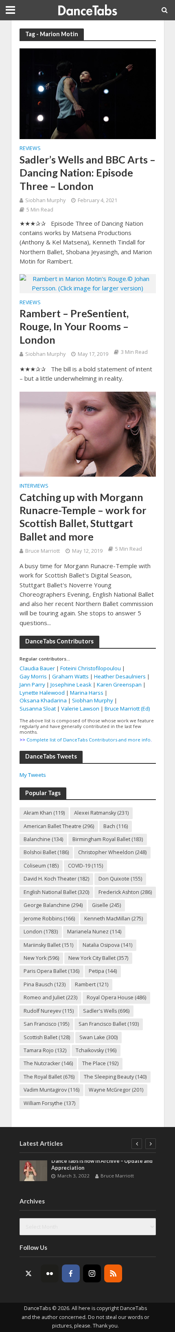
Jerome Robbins (49, 918)
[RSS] (113, 1273)
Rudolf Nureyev (49, 1010)
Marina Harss (86, 692)
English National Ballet (56, 892)
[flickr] (50, 1273)
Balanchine (43, 839)
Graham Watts (70, 676)
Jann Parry (32, 684)
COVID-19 (85, 865)
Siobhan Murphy (45, 200)
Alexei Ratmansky (101, 812)
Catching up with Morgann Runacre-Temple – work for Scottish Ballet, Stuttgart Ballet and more (83, 517)
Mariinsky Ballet (48, 945)
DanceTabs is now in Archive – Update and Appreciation (102, 1164)
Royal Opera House (116, 997)
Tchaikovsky (96, 1050)
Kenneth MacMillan (113, 918)
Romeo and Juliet (50, 997)
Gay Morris (33, 676)
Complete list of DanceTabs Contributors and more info (88, 740)
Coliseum (41, 865)
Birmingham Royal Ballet (107, 839)
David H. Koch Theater (56, 878)
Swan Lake (98, 1037)
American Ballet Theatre (59, 826)
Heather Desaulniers (120, 676)
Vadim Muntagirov (51, 1089)
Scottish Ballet (47, 1037)
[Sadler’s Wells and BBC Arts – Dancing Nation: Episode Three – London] (88, 93)
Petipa (103, 971)
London (41, 931)
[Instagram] (92, 1273)
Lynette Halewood (42, 692)
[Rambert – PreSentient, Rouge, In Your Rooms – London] (88, 283)
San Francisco (46, 1023)
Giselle (106, 905)
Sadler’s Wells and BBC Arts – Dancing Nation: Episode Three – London (87, 172)
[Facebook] (71, 1273)
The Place (100, 1063)
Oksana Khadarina (43, 700)
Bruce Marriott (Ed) (127, 708)
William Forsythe (49, 1103)
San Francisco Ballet (109, 1023)
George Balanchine (53, 905)
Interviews (34, 486)
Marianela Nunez (94, 931)
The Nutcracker (48, 1063)
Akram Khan (44, 812)
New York (41, 958)
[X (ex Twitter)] (28, 1273)
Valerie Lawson (80, 708)
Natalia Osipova (107, 945)
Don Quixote (120, 878)
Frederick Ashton (125, 892)
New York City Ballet (98, 958)
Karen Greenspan (119, 684)
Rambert (91, 984)
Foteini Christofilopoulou (90, 668)
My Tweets (33, 774)
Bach (115, 826)
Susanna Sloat (38, 708)
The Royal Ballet (49, 1076)
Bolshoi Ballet (46, 852)
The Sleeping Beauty (115, 1076)
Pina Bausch (45, 984)
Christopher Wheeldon (112, 852)
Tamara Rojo (45, 1050)
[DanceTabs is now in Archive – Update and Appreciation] (34, 1170)
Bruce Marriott (42, 550)
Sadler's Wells (106, 1010)
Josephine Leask (71, 684)
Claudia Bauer (38, 668)
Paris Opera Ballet (51, 971)
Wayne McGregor (116, 1089)
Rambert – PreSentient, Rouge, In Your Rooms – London (74, 326)
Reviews (30, 149)
